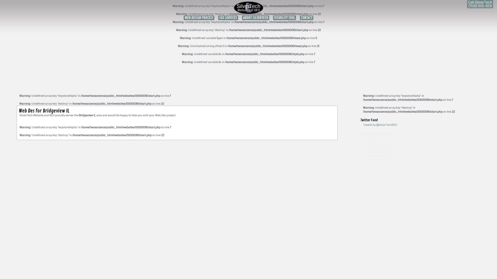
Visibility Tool (284, 18)
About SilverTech (255, 18)
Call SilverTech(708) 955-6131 (480, 4)
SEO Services (228, 18)
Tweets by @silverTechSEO (380, 125)
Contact (306, 18)
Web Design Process (199, 18)
